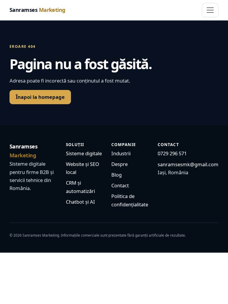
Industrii (121, 153)
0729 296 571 (172, 153)
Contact (120, 185)
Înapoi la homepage (40, 97)
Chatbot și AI (80, 201)
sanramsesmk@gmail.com (188, 164)
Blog (116, 174)
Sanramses (37, 9)
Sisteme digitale (84, 153)
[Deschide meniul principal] (210, 10)
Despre (119, 164)
